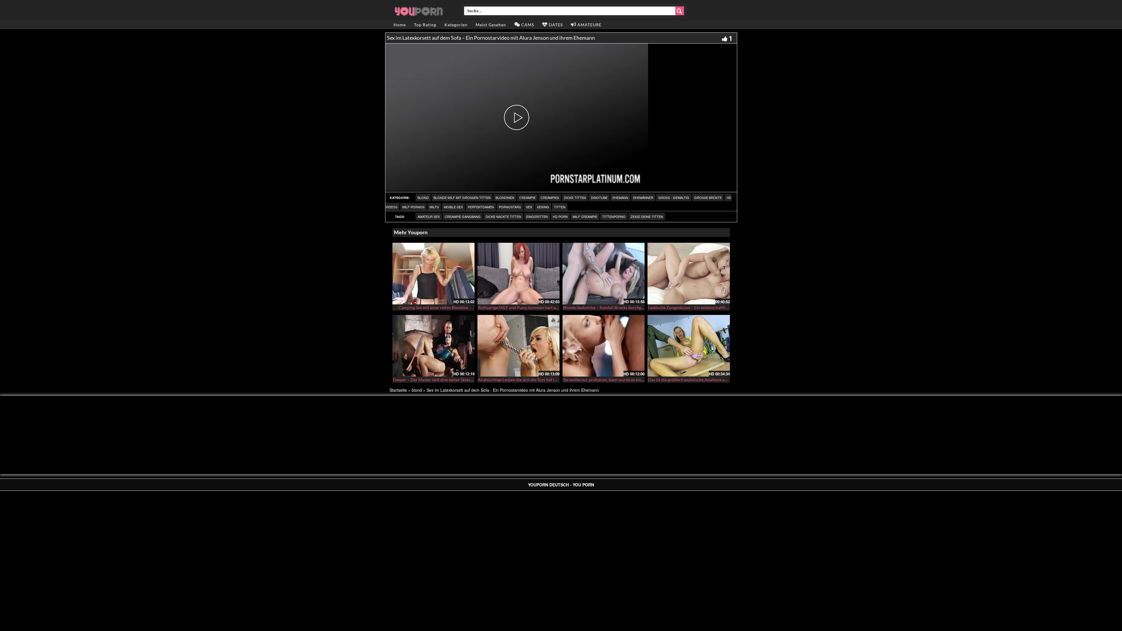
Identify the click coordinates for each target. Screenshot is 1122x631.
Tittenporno (614, 216)
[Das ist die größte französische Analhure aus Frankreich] (688, 346)
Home (400, 24)
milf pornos (413, 206)
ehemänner (643, 197)
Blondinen (505, 197)
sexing (543, 206)
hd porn (560, 216)
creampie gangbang (463, 216)
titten (559, 206)
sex (529, 206)
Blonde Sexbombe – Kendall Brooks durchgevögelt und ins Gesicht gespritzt (631, 307)
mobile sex (453, 206)
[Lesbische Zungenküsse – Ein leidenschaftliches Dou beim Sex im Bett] (688, 273)
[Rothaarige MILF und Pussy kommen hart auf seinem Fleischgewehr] (518, 273)
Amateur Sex (429, 216)
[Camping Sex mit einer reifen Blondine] (433, 273)
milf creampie (585, 216)
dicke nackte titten (503, 216)
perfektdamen (481, 206)
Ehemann (620, 197)
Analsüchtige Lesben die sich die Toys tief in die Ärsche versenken (537, 379)
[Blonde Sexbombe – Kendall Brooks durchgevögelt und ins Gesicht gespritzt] (603, 273)
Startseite (398, 390)
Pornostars (510, 206)
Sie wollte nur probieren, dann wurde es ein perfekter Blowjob (619, 379)
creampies (550, 197)
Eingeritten (537, 216)
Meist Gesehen (491, 24)
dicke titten (575, 197)
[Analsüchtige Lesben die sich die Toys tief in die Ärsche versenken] (518, 346)
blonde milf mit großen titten (462, 197)
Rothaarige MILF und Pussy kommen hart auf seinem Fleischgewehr (539, 307)
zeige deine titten (647, 216)
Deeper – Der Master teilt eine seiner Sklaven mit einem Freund (450, 379)
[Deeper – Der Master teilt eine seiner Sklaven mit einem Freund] (433, 346)
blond (423, 197)
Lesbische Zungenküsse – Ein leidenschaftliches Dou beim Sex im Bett (710, 307)
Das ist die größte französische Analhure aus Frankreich (698, 379)
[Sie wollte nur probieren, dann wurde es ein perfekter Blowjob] (603, 346)
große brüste (708, 197)
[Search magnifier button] (679, 10)
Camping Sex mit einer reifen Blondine (433, 307)
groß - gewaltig (673, 197)
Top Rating (425, 24)
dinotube (599, 197)
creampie (527, 197)
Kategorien (456, 24)
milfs (434, 206)
